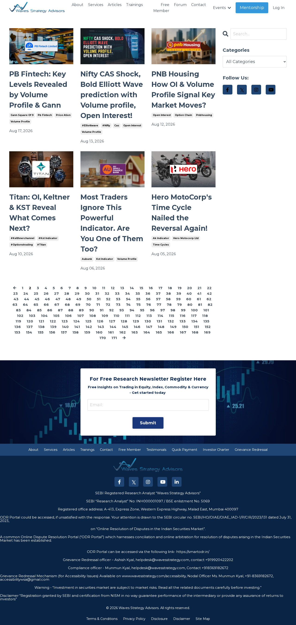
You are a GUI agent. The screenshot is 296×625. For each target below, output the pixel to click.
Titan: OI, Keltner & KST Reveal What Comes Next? (39, 213)
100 (194, 310)
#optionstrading (22, 244)
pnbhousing (204, 115)
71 (98, 304)
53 (118, 299)
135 (206, 321)
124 (76, 321)
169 (207, 332)
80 (189, 304)
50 (89, 299)
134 (194, 321)
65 (36, 304)
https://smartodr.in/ (192, 551)
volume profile (20, 121)
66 (46, 304)
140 (65, 327)
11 (103, 288)
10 (94, 288)
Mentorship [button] (252, 7)
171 (114, 338)
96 (152, 310)
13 (122, 288)
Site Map (203, 619)
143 (101, 327)
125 (88, 321)
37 (158, 293)
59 (178, 299)
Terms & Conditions (101, 619)
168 (195, 332)
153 (17, 332)
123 (65, 321)
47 (58, 299)
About (77, 5)
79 (179, 304)
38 (168, 293)
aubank (87, 259)
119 (18, 321)
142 (89, 327)
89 (81, 310)
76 (148, 304)
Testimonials (156, 450)
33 (117, 293)
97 (162, 310)
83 (18, 310)
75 (138, 304)
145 (125, 327)
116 (182, 315)
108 (92, 315)
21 (199, 288)
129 (136, 321)
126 (100, 321)
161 (111, 332)
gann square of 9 (22, 115)
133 (182, 321)
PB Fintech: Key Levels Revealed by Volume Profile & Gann (38, 89)
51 (99, 299)
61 (199, 299)
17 (160, 288)
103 (32, 315)
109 (105, 315)
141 (77, 327)
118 (205, 315)
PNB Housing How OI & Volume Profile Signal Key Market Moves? (183, 89)
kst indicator (104, 259)
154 (29, 332)
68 (67, 304)
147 (149, 327)
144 (113, 327)
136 (17, 327)
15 (141, 288)
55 (138, 299)
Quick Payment (184, 450)
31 (97, 293)
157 (64, 332)
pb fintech (45, 115)
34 (127, 293)
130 (148, 321)
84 (28, 310)
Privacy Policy (134, 619)
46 (47, 299)
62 (209, 299)
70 (88, 304)
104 (44, 315)
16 (151, 288)
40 (189, 293)
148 (161, 327)
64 (25, 304)
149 (173, 327)
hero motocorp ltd (186, 238)
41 (199, 293)
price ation (63, 115)
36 (147, 293)
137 (29, 327)
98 (172, 310)
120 (30, 321)
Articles (114, 5)
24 (25, 293)
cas (116, 125)
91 (102, 310)
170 (102, 338)
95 (142, 310)
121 (41, 321)
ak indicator (161, 238)
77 (159, 304)
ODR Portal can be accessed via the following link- (131, 551)
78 (169, 304)
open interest (132, 125)
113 (149, 315)
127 (112, 321)
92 (111, 310)
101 (206, 310)
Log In (278, 8)
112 (138, 315)
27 (56, 293)
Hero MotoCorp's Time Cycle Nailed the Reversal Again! (181, 213)
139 (53, 327)
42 (209, 293)
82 (210, 304)
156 (52, 332)
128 (124, 321)
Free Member (161, 8)
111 (127, 315)
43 (16, 299)
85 (39, 310)
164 (146, 332)
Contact (198, 5)
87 (60, 310)
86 (49, 310)
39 (178, 293)
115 (171, 315)
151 (196, 327)
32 (107, 293)
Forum (180, 5)
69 (77, 304)
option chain (183, 115)
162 (122, 332)
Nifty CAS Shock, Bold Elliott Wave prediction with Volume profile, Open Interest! (111, 95)
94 (132, 310)
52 (108, 299)
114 (160, 315)
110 (116, 315)
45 (37, 299)
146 (137, 327)
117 (194, 315)
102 (20, 315)
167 (183, 332)
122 (53, 321)
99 (183, 310)
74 (128, 304)
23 (15, 293)
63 (14, 304)
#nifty (106, 125)
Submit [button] (148, 422)
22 (209, 288)
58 (168, 299)
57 (158, 299)
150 (185, 327)
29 (77, 293)
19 (180, 288)
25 (36, 293)
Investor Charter (216, 450)
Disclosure (159, 619)
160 (99, 332)
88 (70, 310)
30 (87, 293)
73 (118, 304)
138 (41, 327)
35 (138, 293)
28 (66, 293)
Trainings (134, 5)
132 (171, 321)
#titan (41, 244)
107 (80, 315)
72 (108, 304)
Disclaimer (181, 619)
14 (132, 288)
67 (56, 304)
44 (26, 299)
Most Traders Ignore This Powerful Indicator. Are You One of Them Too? (111, 223)
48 (68, 299)
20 (189, 288)
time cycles (161, 244)
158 (75, 332)
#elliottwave (90, 125)
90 (91, 310)
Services (95, 5)
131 (159, 321)
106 (68, 315)
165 (159, 332)
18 (170, 288)
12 (113, 288)
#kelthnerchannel (22, 238)
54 (128, 299)
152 (208, 327)
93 (121, 310)
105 (56, 315)
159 (87, 332)
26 (46, 293)
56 (148, 299)
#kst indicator (47, 238)
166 (170, 332)
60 (188, 299)
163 (134, 332)
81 (200, 304)
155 (40, 332)
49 (78, 299)
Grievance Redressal (251, 450)
